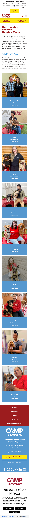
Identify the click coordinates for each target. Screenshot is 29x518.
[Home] (6, 15)
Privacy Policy (4, 516)
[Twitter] (12, 469)
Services (14, 407)
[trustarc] (24, 516)
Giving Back (14, 411)
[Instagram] (8, 469)
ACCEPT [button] (20, 508)
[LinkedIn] (20, 469)
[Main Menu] (26, 16)
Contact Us (14, 419)
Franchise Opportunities (14, 423)
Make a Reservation (7, 21)
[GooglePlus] (24, 469)
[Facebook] (4, 469)
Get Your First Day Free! (21, 21)
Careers (14, 415)
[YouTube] (16, 469)
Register (14, 11)
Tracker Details (11, 516)
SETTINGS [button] (8, 508)
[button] (26, 474)
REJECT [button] (14, 512)
